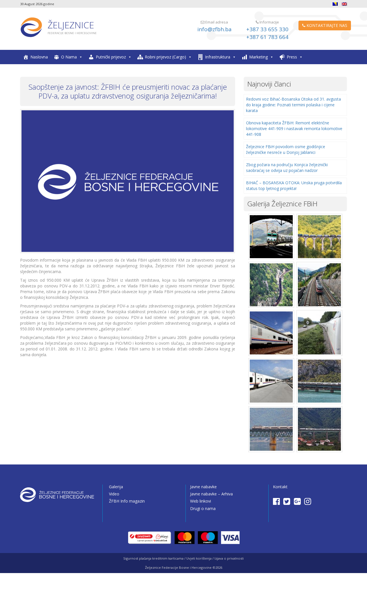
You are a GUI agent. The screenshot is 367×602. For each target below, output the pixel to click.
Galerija (116, 486)
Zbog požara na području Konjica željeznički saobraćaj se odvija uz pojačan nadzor (287, 167)
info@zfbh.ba (214, 29)
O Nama (69, 57)
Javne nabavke (203, 486)
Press (292, 57)
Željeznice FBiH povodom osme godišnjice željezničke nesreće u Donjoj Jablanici (285, 149)
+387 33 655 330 (267, 29)
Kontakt (280, 486)
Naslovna (39, 57)
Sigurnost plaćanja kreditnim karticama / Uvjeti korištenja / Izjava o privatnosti (183, 558)
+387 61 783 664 (267, 37)
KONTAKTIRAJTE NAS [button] (326, 25)
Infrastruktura (217, 57)
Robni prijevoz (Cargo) (165, 57)
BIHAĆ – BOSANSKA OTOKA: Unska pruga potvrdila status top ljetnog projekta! (294, 185)
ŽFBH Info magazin (127, 501)
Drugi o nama (203, 508)
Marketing (258, 57)
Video (114, 494)
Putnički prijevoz (111, 57)
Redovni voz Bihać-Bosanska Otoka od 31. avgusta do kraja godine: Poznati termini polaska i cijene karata (293, 104)
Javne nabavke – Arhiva (211, 494)
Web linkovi (200, 501)
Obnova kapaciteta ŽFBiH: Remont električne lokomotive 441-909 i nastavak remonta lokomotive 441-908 (294, 128)
